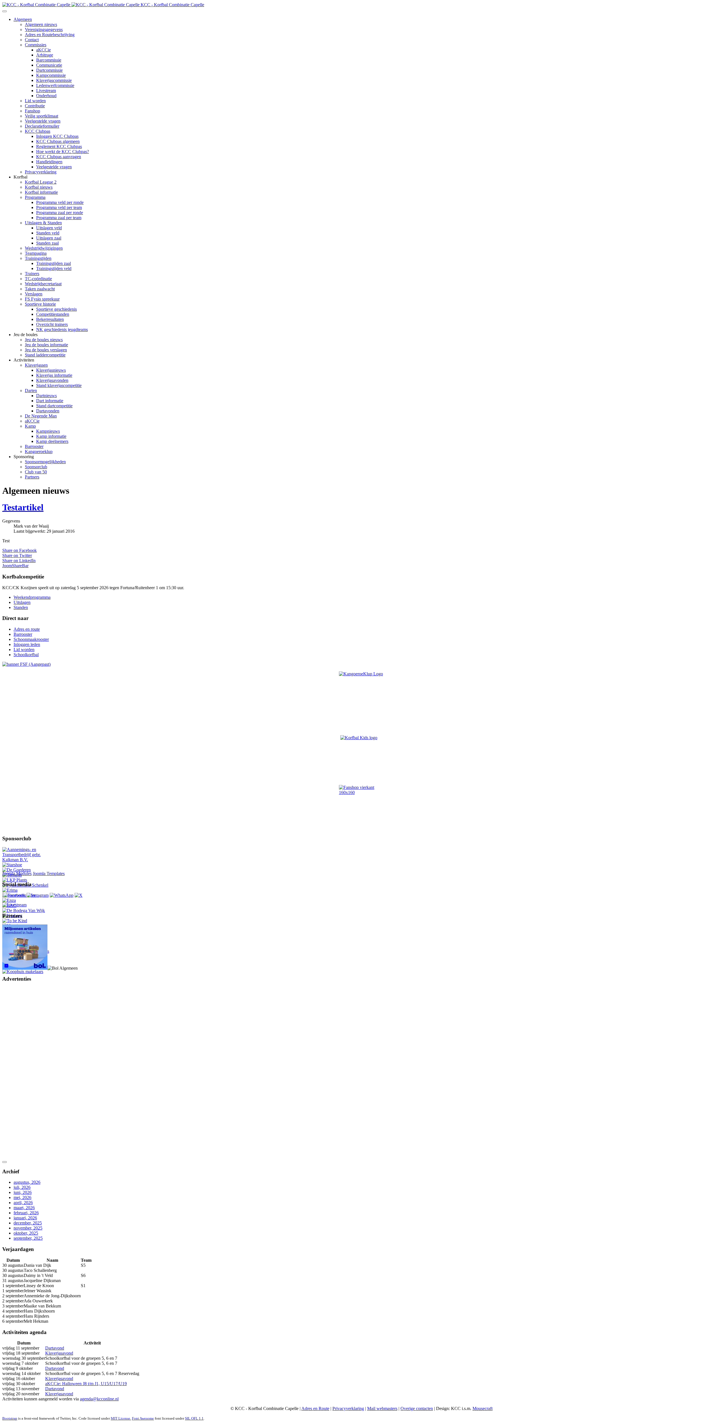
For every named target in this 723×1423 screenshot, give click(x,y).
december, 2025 (28, 1222)
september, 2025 (28, 1238)
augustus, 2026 (27, 1182)
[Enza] (9, 900)
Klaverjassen (36, 365)
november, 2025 (28, 1228)
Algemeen (23, 19)
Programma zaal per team (58, 217)
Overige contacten (416, 1408)
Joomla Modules (17, 873)
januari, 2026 (25, 1217)
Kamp (30, 426)
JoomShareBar (15, 565)
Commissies (35, 44)
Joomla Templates (49, 873)
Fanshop (32, 110)
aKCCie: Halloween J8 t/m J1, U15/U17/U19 (86, 1383)
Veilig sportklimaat (41, 116)
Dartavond (54, 1348)
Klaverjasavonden (52, 380)
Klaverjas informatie (54, 375)
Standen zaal (47, 243)
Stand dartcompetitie (54, 405)
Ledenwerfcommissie (55, 85)
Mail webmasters (382, 1408)
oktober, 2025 (26, 1233)
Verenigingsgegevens (44, 29)
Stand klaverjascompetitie (59, 385)
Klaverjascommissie (54, 80)
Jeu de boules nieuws (44, 339)
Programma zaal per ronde (59, 212)
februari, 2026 (26, 1212)
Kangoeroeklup (39, 451)
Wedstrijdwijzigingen (44, 248)
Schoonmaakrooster (31, 639)
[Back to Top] (4, 1162)
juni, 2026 (23, 1192)
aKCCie (43, 49)
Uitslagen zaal (48, 238)
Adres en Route (315, 1408)
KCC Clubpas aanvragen (58, 156)
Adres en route (27, 629)
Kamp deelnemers (52, 441)
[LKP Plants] (14, 880)
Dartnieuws (46, 395)
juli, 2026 (22, 1187)
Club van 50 (36, 471)
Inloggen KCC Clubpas (57, 136)
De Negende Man (41, 416)
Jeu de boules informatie (46, 344)
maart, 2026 (24, 1207)
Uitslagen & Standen (43, 222)
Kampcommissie (51, 75)
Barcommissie (48, 60)
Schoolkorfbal (26, 654)
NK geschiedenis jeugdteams (62, 329)
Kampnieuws (48, 431)
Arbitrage (44, 55)
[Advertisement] (24, 1072)
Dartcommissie (49, 70)
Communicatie (49, 65)
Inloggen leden (27, 644)
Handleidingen (49, 161)
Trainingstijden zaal (53, 263)
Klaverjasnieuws (51, 370)
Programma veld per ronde (60, 202)
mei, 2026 (22, 1197)
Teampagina (36, 253)
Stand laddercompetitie (45, 355)
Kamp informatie (51, 436)
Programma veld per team (59, 207)
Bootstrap (9, 1418)
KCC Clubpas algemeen (58, 141)
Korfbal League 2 (40, 182)
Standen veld (47, 232)
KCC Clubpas (37, 131)
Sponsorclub (36, 466)
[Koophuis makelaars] (22, 971)
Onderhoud (46, 95)
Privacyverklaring (40, 171)
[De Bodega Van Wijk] (23, 910)
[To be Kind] (14, 920)
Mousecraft (482, 1408)
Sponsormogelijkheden (45, 461)
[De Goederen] (16, 869)
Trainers (32, 273)
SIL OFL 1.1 (194, 1418)
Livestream (46, 90)
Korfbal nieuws (39, 187)
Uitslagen (22, 602)
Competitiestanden (52, 314)
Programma (35, 197)
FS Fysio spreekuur (42, 299)
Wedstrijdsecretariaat (43, 283)
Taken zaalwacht (40, 288)
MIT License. (121, 1418)
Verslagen (33, 293)
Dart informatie (49, 400)
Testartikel (22, 507)
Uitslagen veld (49, 227)
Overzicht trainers (52, 324)
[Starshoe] (12, 864)
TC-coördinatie (38, 278)
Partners (32, 477)
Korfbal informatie (41, 192)
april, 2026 (23, 1202)
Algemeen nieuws (41, 24)
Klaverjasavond (59, 1353)
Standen (21, 607)
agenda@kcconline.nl (99, 1398)
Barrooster (34, 446)
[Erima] (10, 890)
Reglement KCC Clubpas (59, 146)
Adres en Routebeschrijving (50, 34)
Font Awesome (143, 1418)
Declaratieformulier (42, 126)
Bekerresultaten (50, 319)
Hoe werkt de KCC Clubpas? (62, 151)
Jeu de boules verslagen (46, 349)
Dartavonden (47, 410)
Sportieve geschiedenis (56, 309)
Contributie (35, 105)
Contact (32, 39)
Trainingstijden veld (53, 268)
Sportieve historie (40, 304)
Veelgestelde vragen (42, 121)
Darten (31, 390)
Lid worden (35, 100)
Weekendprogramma (32, 597)
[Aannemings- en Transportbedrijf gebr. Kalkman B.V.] (26, 859)
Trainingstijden (38, 258)
